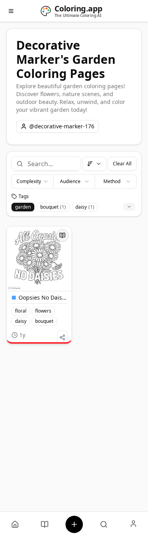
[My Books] (44, 524)
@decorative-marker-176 (61, 126)
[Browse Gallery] (103, 524)
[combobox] (51, 164)
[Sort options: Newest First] (94, 164)
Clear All (122, 163)
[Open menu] (11, 11)
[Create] (74, 524)
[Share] (62, 337)
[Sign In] (133, 524)
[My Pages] (15, 524)
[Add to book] (62, 235)
